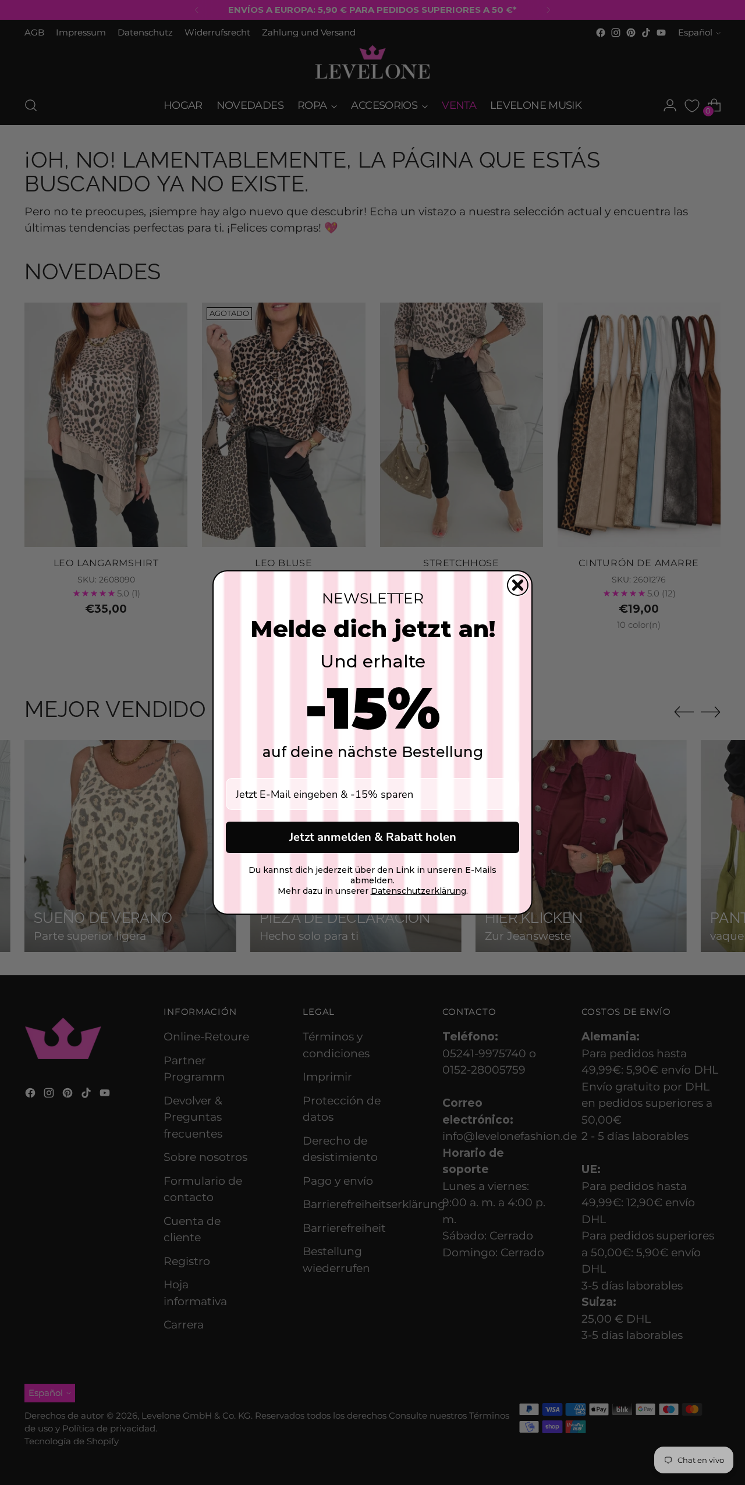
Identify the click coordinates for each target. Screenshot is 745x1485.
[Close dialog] (518, 585)
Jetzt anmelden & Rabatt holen (372, 837)
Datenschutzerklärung (418, 891)
